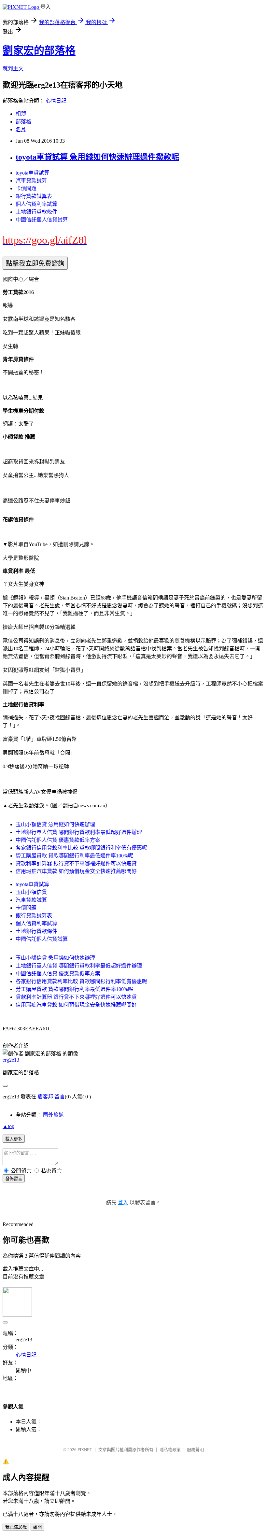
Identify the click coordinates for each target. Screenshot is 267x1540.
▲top (8, 1126)
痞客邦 (45, 1096)
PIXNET (84, 1449)
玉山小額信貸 (31, 892)
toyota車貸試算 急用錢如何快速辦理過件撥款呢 (97, 157)
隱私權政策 (170, 1449)
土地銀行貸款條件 (36, 212)
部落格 (23, 121)
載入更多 (13, 1139)
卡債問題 (26, 188)
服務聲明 (195, 1449)
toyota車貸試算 (32, 173)
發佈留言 (13, 1178)
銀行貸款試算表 (34, 196)
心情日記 (56, 101)
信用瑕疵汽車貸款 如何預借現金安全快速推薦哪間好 (76, 871)
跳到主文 (13, 68)
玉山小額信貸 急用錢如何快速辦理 (55, 824)
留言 (59, 1096)
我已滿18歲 (16, 1527)
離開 (37, 1527)
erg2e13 (11, 1060)
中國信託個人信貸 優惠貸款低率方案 (58, 840)
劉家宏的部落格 (39, 50)
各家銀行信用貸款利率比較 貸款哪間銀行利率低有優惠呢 (81, 848)
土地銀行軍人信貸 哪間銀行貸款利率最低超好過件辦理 (79, 832)
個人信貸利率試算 (36, 204)
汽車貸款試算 (31, 180)
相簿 (21, 114)
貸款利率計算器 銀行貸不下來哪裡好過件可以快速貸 (76, 863)
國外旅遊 (53, 1115)
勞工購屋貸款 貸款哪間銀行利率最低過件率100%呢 (74, 855)
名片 (21, 129)
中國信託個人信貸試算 (42, 219)
